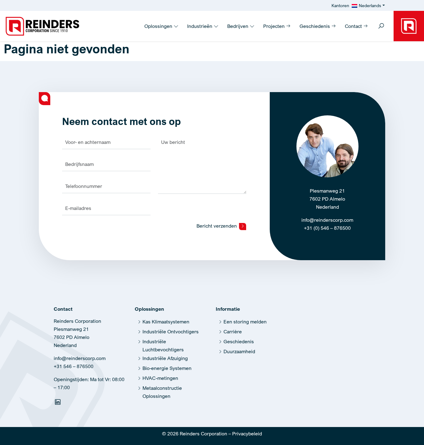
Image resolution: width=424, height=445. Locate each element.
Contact (354, 26)
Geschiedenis (315, 26)
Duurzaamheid (239, 351)
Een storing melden (245, 321)
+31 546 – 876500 (73, 366)
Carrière (232, 331)
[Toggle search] (381, 26)
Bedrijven (238, 26)
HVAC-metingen (160, 378)
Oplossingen (159, 26)
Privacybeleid (247, 433)
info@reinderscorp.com (327, 220)
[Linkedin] (58, 403)
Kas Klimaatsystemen (165, 321)
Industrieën (200, 26)
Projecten (274, 26)
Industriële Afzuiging (165, 358)
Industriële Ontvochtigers (170, 331)
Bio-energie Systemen (167, 368)
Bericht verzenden (217, 226)
